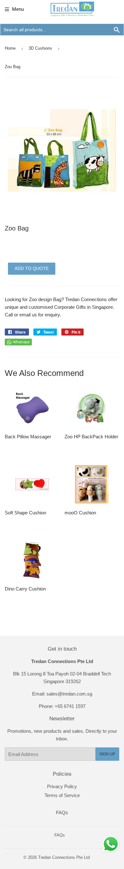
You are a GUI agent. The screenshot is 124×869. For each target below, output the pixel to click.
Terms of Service (62, 795)
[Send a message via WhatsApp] (111, 844)
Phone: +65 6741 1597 (62, 706)
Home (10, 48)
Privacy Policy (62, 786)
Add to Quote (32, 268)
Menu (18, 9)
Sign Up (107, 754)
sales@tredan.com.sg (69, 693)
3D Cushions (40, 48)
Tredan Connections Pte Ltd (64, 857)
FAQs (62, 812)
